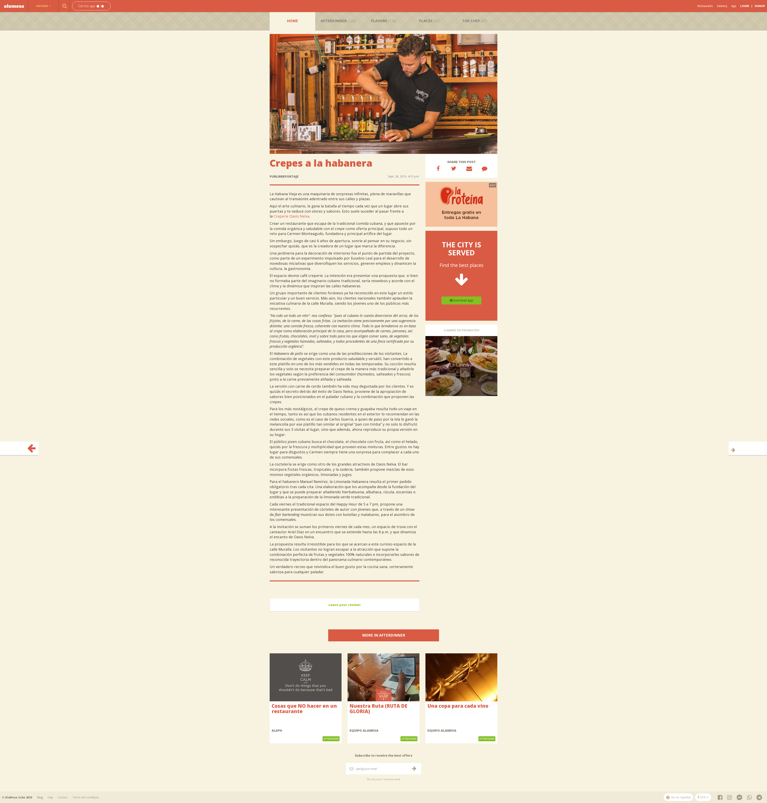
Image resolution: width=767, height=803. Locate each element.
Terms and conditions (85, 797)
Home (292, 20)
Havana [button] (42, 6)
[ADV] (461, 204)
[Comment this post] (484, 168)
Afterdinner (338, 20)
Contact (63, 797)
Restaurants (705, 6)
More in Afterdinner (383, 635)
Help (50, 797)
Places (429, 20)
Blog (40, 797)
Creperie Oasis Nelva (291, 216)
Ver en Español (680, 797)
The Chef (474, 20)
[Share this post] (438, 168)
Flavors (383, 20)
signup (760, 6)
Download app (462, 300)
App (733, 6)
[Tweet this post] (453, 168)
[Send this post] (469, 168)
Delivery (722, 6)
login (744, 6)
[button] (91, 6)
